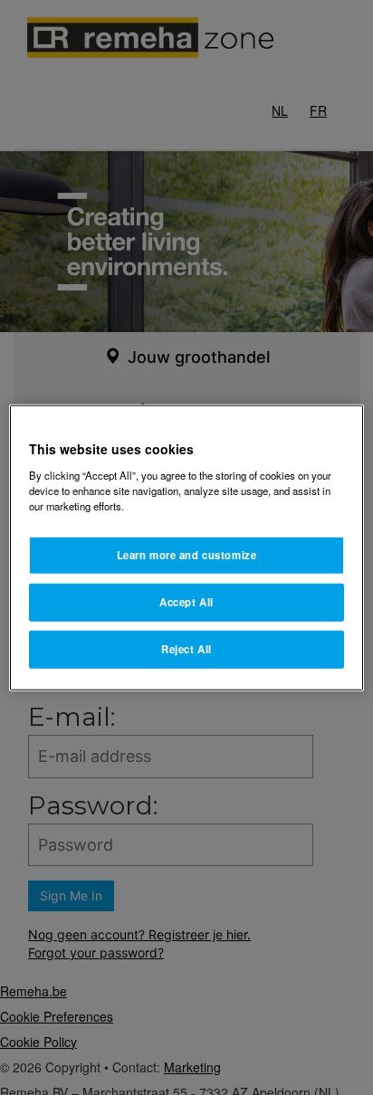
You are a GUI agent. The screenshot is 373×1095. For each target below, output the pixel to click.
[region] (186, 548)
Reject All (186, 648)
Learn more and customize (187, 555)
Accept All (186, 601)
